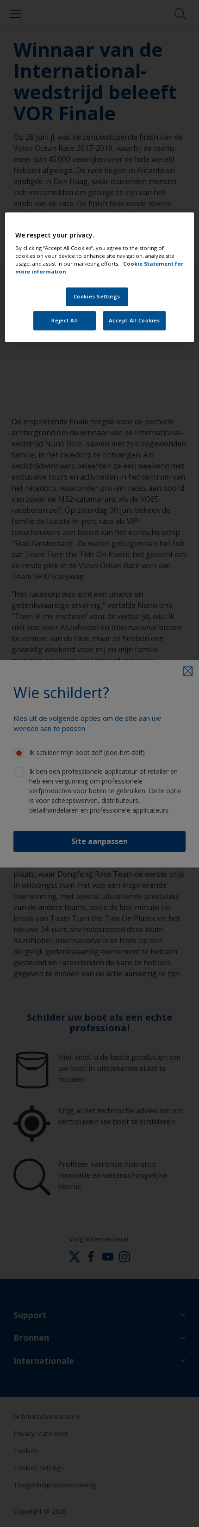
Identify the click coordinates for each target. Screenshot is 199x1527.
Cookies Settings (97, 296)
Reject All (64, 320)
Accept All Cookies (134, 320)
